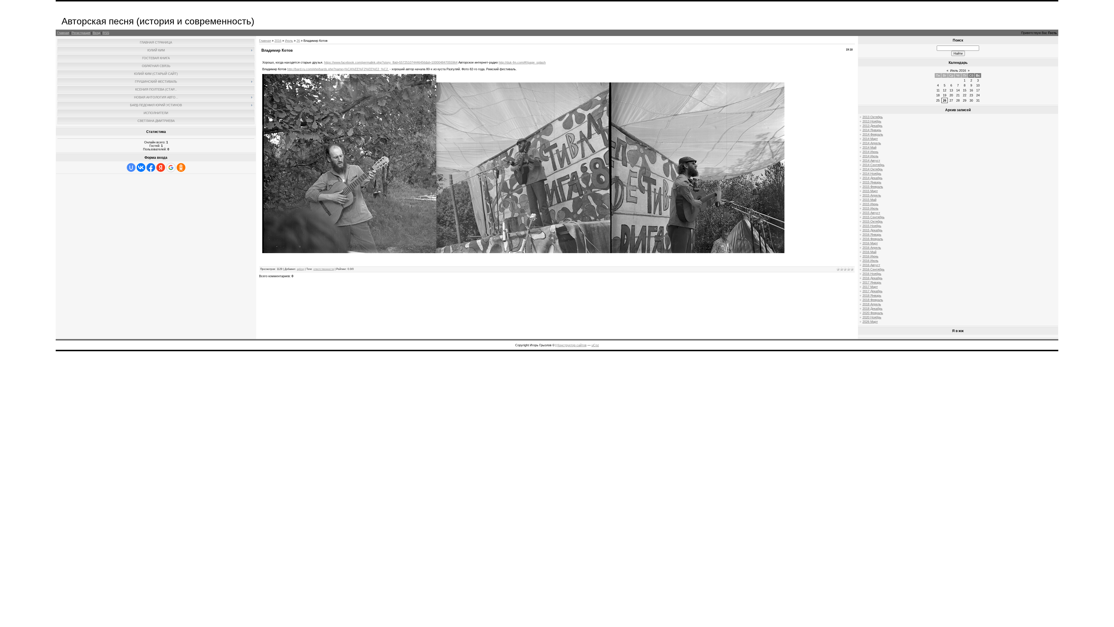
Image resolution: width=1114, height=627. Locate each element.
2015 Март (870, 191)
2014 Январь (871, 130)
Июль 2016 (958, 70)
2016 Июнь (870, 256)
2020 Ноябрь (871, 317)
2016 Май (869, 252)
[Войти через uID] (131, 167)
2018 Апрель (871, 304)
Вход (96, 33)
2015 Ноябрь (871, 226)
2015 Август (871, 213)
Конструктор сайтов (572, 345)
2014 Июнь (870, 152)
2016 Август (871, 265)
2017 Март (870, 287)
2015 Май (869, 199)
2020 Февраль (872, 313)
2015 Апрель (871, 195)
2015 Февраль (872, 186)
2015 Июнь (870, 204)
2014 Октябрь (872, 169)
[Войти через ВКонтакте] (141, 167)
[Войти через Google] (171, 167)
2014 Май (869, 147)
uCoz (595, 345)
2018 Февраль (872, 300)
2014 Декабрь (872, 178)
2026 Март (870, 321)
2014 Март (870, 138)
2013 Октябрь (872, 117)
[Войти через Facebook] (151, 167)
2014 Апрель (871, 143)
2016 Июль (870, 260)
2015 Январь (871, 182)
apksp (300, 269)
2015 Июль (870, 208)
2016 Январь (871, 234)
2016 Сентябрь (873, 269)
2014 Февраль (872, 134)
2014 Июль (870, 156)
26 (298, 40)
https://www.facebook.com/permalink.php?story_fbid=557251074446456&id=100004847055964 (390, 62)
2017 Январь (871, 282)
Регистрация (81, 33)
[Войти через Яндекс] (160, 167)
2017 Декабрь (872, 291)
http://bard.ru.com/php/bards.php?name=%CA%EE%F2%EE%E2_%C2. (338, 69)
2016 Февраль (872, 239)
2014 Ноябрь (871, 173)
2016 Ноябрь (871, 273)
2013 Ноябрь (871, 121)
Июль (289, 40)
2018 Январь (871, 295)
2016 (277, 40)
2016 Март (870, 243)
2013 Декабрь (872, 125)
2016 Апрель (871, 247)
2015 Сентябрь (873, 217)
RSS (106, 33)
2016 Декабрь (872, 278)
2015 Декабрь (872, 230)
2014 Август (871, 160)
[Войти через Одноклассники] (181, 167)
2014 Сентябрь (873, 165)
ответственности (323, 269)
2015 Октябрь (872, 221)
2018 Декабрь (872, 308)
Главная (63, 33)
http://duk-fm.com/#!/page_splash (522, 62)
